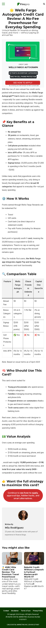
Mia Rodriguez (14, 527)
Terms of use (26, 611)
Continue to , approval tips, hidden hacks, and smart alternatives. (23, 495)
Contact (6, 611)
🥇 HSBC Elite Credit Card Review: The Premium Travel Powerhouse (11, 580)
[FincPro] (23, 4)
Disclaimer (15, 611)
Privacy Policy (38, 611)
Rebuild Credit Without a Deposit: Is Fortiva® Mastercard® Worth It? (34, 578)
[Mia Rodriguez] (23, 519)
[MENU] (3, 4)
